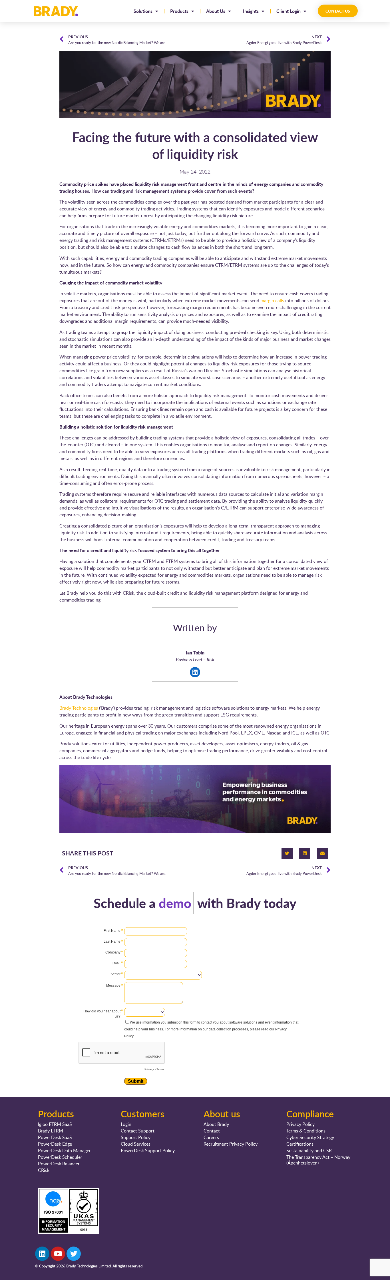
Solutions (143, 11)
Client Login (288, 11)
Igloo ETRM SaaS (55, 1124)
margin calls (272, 300)
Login (126, 1124)
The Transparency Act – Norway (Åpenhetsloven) (318, 1160)
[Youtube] (58, 1254)
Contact (212, 1131)
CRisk (43, 1170)
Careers (211, 1137)
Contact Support (137, 1131)
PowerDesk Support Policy (148, 1150)
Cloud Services (135, 1144)
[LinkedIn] (195, 672)
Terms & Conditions (305, 1131)
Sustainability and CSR (309, 1150)
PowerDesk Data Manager (64, 1150)
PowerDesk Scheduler (60, 1157)
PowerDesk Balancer (59, 1163)
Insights (251, 11)
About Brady (216, 1124)
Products (179, 11)
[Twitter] (287, 853)
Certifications (299, 1144)
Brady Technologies (78, 708)
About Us (215, 11)
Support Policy (135, 1137)
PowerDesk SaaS (55, 1137)
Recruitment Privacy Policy (231, 1144)
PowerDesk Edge (55, 1144)
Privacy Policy (300, 1124)
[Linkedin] (304, 853)
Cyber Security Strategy (310, 1137)
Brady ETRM (50, 1131)
